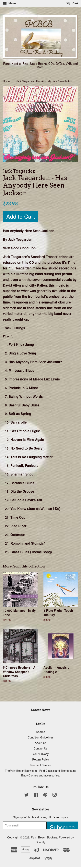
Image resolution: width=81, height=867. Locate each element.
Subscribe (62, 826)
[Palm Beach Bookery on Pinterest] (45, 795)
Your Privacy (41, 754)
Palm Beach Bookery (44, 837)
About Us (40, 743)
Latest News (40, 710)
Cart (75, 3)
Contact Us (40, 748)
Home (6, 81)
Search (40, 732)
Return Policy (40, 759)
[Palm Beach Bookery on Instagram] (54, 795)
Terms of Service (40, 765)
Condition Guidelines (40, 737)
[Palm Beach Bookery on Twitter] (26, 795)
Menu (12, 3)
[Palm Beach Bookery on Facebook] (36, 795)
